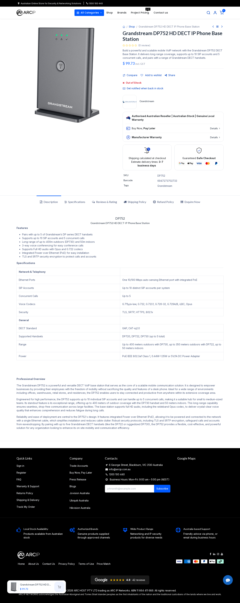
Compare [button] (132, 75)
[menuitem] (89, 12)
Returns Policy (25, 493)
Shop (132, 26)
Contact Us (48, 563)
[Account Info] (215, 13)
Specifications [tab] (76, 201)
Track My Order (26, 506)
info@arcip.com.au (120, 469)
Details (214, 128)
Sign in (20, 465)
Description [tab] (50, 201)
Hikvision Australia (80, 507)
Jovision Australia (80, 493)
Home (21, 563)
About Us (33, 563)
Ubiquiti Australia (79, 500)
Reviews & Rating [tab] (106, 201)
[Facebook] (210, 554)
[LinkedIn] (214, 554)
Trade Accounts (79, 465)
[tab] (135, 202)
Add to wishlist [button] (153, 75)
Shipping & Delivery (28, 499)
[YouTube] (222, 554)
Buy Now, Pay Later (81, 472)
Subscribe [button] (162, 488)
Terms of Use (86, 563)
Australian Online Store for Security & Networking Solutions (51, 3)
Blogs (73, 486)
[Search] (208, 13)
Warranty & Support (28, 486)
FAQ (19, 479)
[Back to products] (217, 27)
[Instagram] (218, 554)
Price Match (104, 563)
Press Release (78, 479)
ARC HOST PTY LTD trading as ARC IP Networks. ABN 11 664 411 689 (113, 590)
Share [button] (171, 75)
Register (21, 472)
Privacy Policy (67, 563)
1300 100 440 (95, 3)
